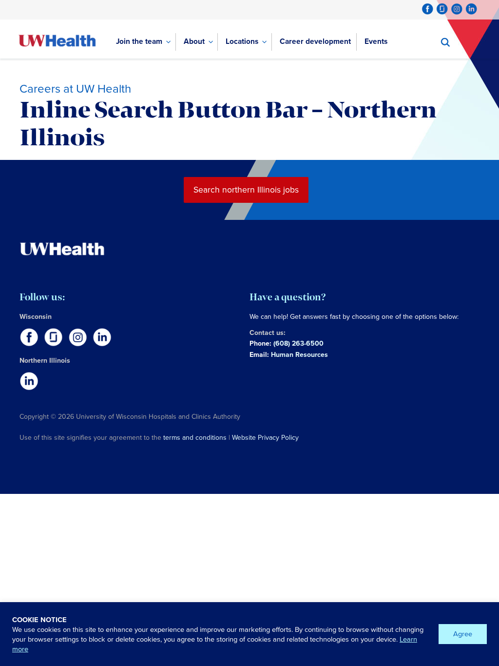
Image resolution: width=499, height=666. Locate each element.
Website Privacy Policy (265, 437)
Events (376, 41)
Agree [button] (462, 633)
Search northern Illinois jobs (246, 189)
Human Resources (299, 355)
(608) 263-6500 (298, 343)
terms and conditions (195, 437)
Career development (315, 41)
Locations (242, 41)
